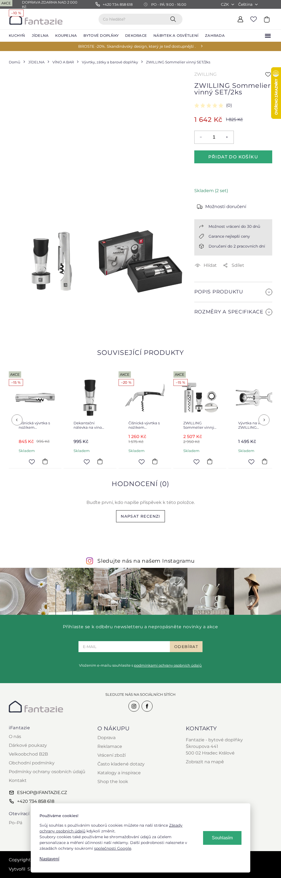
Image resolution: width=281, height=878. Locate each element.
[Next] (263, 419)
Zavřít (207, 325)
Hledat (174, 19)
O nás (15, 736)
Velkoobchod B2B (28, 754)
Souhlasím (222, 837)
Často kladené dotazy (121, 764)
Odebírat (186, 646)
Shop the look (112, 781)
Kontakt (18, 780)
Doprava (106, 737)
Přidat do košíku (233, 156)
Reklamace (109, 746)
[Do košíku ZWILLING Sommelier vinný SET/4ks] (209, 461)
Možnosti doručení (225, 206)
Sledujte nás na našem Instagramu (146, 560)
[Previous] (17, 419)
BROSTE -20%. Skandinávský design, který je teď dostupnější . (137, 46)
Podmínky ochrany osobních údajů (47, 771)
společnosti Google (112, 848)
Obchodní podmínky (32, 762)
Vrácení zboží (111, 755)
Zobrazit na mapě (205, 761)
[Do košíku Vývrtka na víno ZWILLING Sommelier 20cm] (264, 461)
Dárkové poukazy (28, 745)
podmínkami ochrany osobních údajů (168, 665)
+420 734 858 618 (35, 801)
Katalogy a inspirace (119, 772)
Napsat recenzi (140, 516)
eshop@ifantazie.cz (42, 792)
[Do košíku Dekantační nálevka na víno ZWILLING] (99, 461)
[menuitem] (17, 36)
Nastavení (49, 859)
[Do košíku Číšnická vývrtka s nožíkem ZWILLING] (45, 461)
